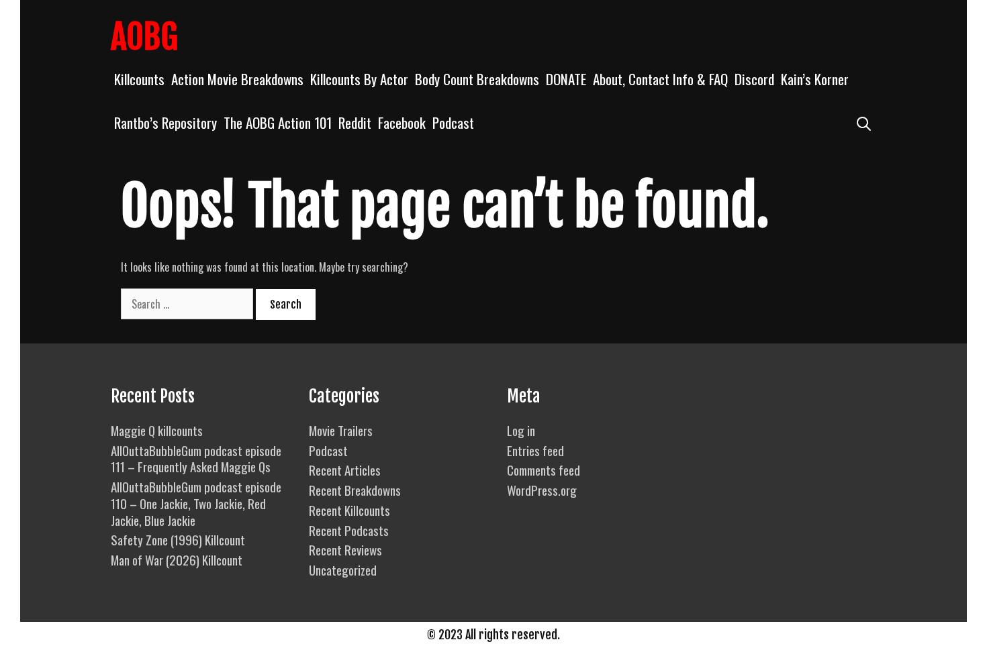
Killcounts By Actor (359, 78)
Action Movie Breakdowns (237, 78)
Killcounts (139, 78)
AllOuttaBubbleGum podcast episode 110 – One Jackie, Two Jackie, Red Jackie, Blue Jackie (196, 503)
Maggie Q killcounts (157, 430)
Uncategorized (343, 569)
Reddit (354, 122)
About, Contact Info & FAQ (660, 78)
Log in (521, 430)
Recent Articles (345, 469)
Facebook (402, 122)
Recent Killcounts (349, 509)
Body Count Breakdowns (477, 78)
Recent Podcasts (349, 530)
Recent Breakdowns (355, 489)
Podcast (453, 122)
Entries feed (535, 450)
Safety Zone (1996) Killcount (178, 539)
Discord (754, 78)
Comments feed (543, 469)
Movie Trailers (341, 430)
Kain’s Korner (815, 78)
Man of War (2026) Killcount (176, 559)
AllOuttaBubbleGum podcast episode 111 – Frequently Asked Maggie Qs (196, 458)
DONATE (566, 78)
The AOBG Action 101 (278, 122)
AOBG (144, 37)
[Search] (863, 122)
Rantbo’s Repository (165, 122)
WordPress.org (542, 489)
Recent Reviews (345, 549)
